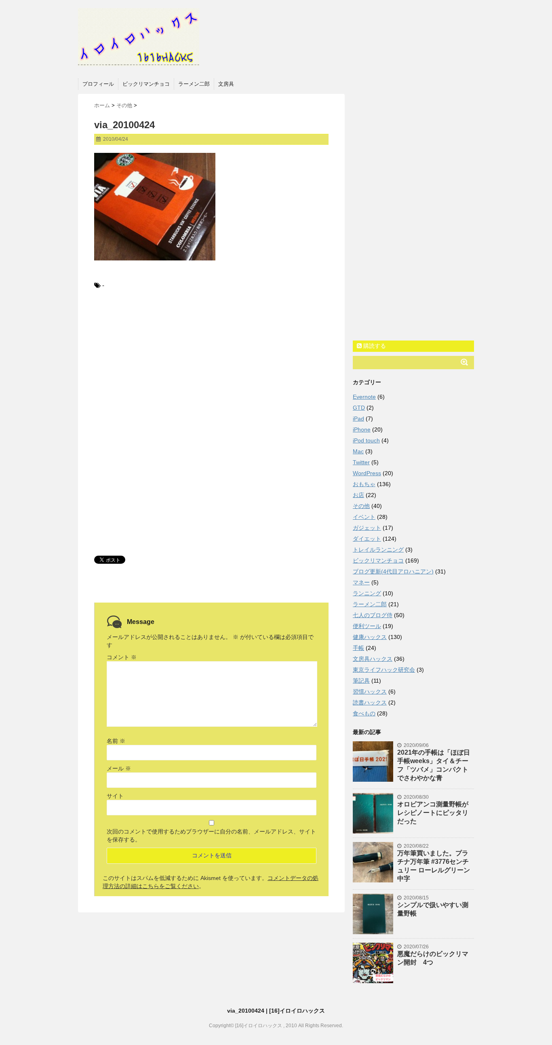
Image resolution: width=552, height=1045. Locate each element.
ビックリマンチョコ (146, 84)
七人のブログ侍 (372, 615)
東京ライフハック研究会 (384, 669)
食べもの (364, 713)
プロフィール (98, 84)
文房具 (226, 84)
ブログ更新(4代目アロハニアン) (393, 571)
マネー (361, 582)
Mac (358, 451)
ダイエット (367, 538)
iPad (358, 418)
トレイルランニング (378, 549)
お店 (358, 495)
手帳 (358, 648)
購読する (374, 346)
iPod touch (366, 440)
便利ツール (367, 626)
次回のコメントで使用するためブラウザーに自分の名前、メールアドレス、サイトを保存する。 (211, 835)
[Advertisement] (211, 363)
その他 (361, 506)
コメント (122, 657)
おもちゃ (364, 484)
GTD (359, 407)
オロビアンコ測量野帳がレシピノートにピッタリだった (432, 813)
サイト (115, 796)
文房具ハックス (372, 659)
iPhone (362, 429)
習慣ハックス (370, 691)
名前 (116, 741)
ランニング (367, 593)
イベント (364, 517)
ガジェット (367, 528)
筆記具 (361, 680)
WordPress (367, 473)
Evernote (364, 396)
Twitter (361, 462)
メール (119, 768)
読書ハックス (370, 702)
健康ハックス (370, 637)
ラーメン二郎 (194, 84)
